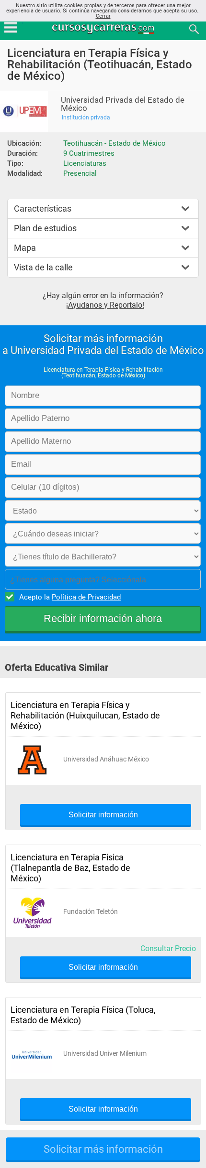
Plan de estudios (45, 228)
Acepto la (70, 597)
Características (42, 209)
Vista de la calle (43, 267)
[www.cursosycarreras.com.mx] (104, 28)
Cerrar (103, 16)
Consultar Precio (168, 948)
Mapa (25, 248)
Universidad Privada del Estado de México (122, 104)
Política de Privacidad (86, 597)
